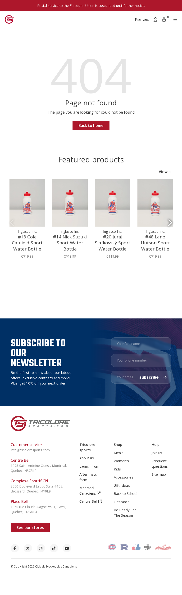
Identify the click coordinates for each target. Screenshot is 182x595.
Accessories (123, 477)
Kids (117, 469)
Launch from (89, 466)
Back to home (91, 125)
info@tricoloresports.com (30, 450)
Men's (118, 452)
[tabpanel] (27, 221)
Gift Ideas (122, 485)
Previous (12, 222)
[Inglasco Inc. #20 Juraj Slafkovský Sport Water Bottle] (112, 202)
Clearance (122, 501)
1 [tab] (89, 272)
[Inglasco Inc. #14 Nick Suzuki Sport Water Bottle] (70, 202)
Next (170, 222)
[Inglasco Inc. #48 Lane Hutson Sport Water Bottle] (155, 202)
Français (142, 19)
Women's (121, 460)
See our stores (30, 527)
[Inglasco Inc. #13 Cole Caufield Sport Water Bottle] (27, 202)
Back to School (125, 493)
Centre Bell (88, 501)
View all (166, 171)
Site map (159, 474)
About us (86, 458)
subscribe (149, 377)
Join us (157, 452)
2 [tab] (93, 272)
